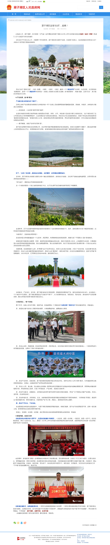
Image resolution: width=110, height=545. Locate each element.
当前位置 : (12, 20)
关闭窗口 (92, 525)
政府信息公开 (40, 14)
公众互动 (66, 14)
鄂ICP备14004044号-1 (52, 537)
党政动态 (27, 14)
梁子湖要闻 (28, 20)
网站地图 (48, 541)
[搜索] (101, 7)
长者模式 (99, 1)
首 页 (14, 14)
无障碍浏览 (93, 1)
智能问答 (88, 1)
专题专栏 (92, 14)
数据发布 (79, 14)
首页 (16, 20)
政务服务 (53, 14)
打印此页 (86, 525)
